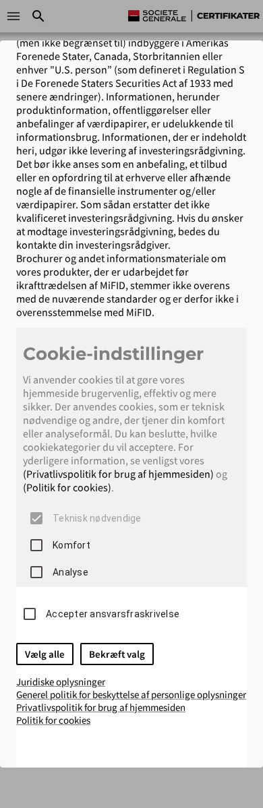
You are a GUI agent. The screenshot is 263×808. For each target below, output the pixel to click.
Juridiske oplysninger (60, 681)
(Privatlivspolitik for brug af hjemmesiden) (118, 473)
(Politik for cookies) (67, 487)
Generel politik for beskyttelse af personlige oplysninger (131, 694)
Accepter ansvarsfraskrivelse (112, 614)
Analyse (70, 572)
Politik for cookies (53, 720)
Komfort (71, 545)
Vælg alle (45, 654)
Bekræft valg (117, 654)
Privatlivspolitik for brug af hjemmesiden (100, 707)
